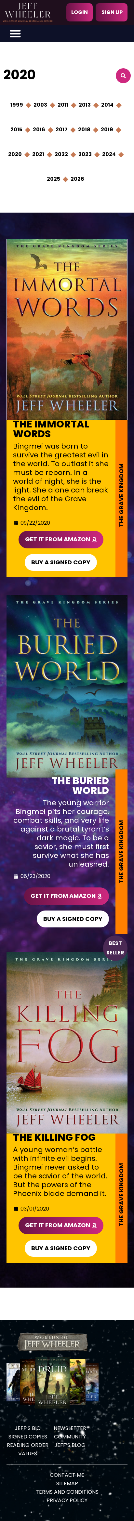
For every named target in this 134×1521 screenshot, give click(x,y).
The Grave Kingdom (121, 495)
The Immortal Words (51, 429)
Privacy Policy (67, 1500)
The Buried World (80, 785)
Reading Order (27, 1445)
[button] (15, 33)
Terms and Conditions (67, 1492)
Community (70, 1436)
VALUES (27, 1453)
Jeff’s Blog (70, 1445)
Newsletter (70, 1428)
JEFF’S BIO (28, 1428)
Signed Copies (27, 1436)
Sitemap (67, 1483)
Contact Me (67, 1475)
